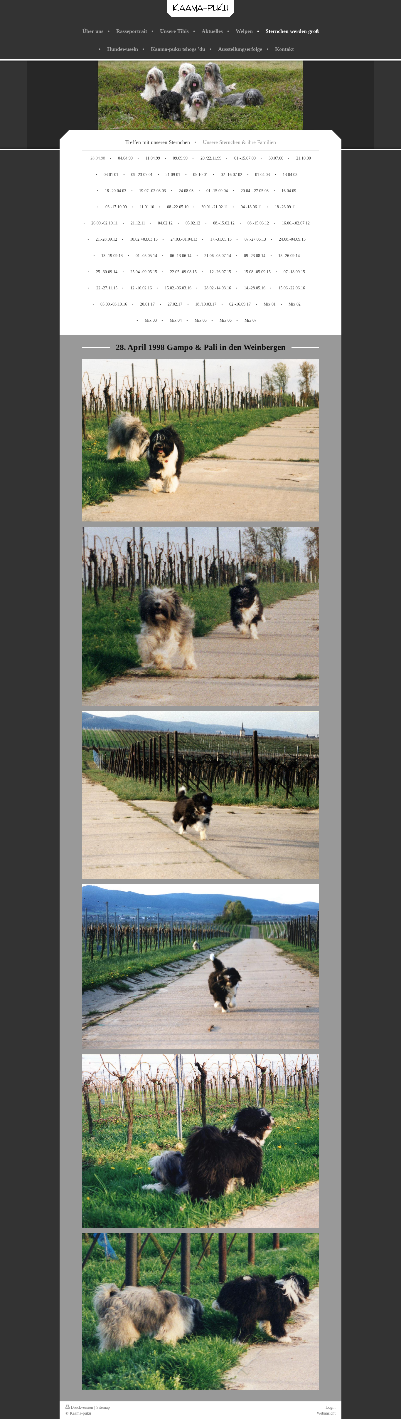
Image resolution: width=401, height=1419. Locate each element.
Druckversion (82, 1407)
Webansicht (326, 1413)
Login (331, 1407)
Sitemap (103, 1407)
